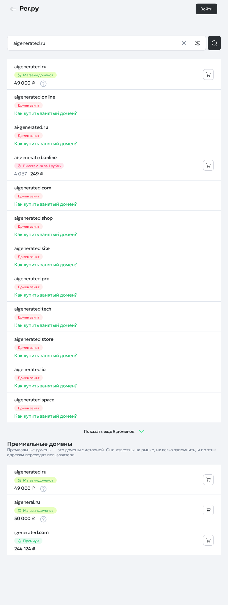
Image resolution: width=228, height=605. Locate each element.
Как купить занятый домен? (45, 113)
